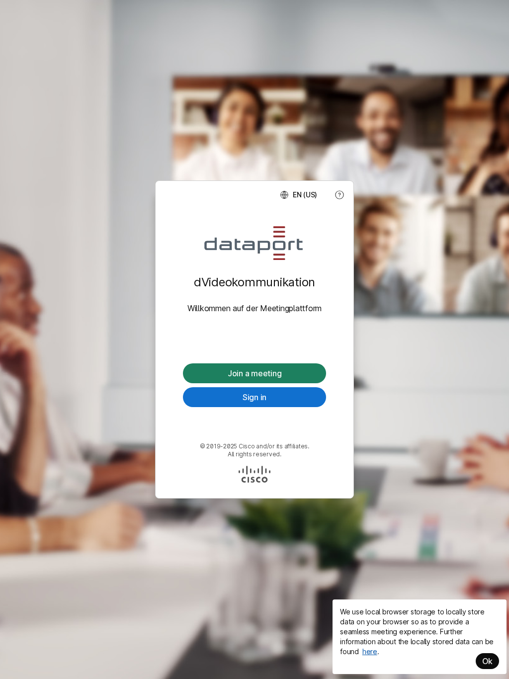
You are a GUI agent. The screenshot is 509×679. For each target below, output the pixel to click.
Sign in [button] (254, 397)
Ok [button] (487, 661)
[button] (298, 195)
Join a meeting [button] (255, 373)
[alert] (420, 636)
